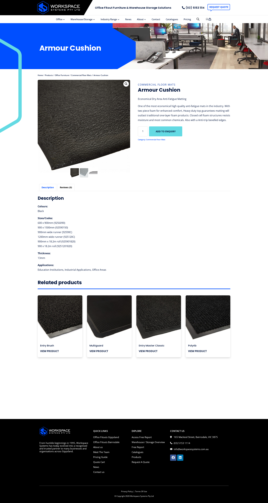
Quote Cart (99, 462)
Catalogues (172, 19)
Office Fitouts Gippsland (106, 437)
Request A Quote (141, 462)
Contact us (98, 471)
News (128, 19)
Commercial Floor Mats (157, 84)
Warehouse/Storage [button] (82, 19)
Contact (156, 19)
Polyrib (192, 345)
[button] (197, 19)
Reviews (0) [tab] (66, 187)
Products (136, 457)
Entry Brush (47, 345)
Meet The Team (101, 452)
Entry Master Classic (151, 345)
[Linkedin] (180, 458)
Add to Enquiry (166, 131)
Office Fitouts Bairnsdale (106, 442)
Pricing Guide (100, 457)
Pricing (187, 19)
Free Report (138, 447)
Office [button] (59, 19)
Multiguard (96, 345)
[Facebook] (173, 458)
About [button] (140, 19)
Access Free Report (142, 437)
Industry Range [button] (109, 19)
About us (98, 447)
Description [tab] (48, 187)
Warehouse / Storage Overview (148, 442)
